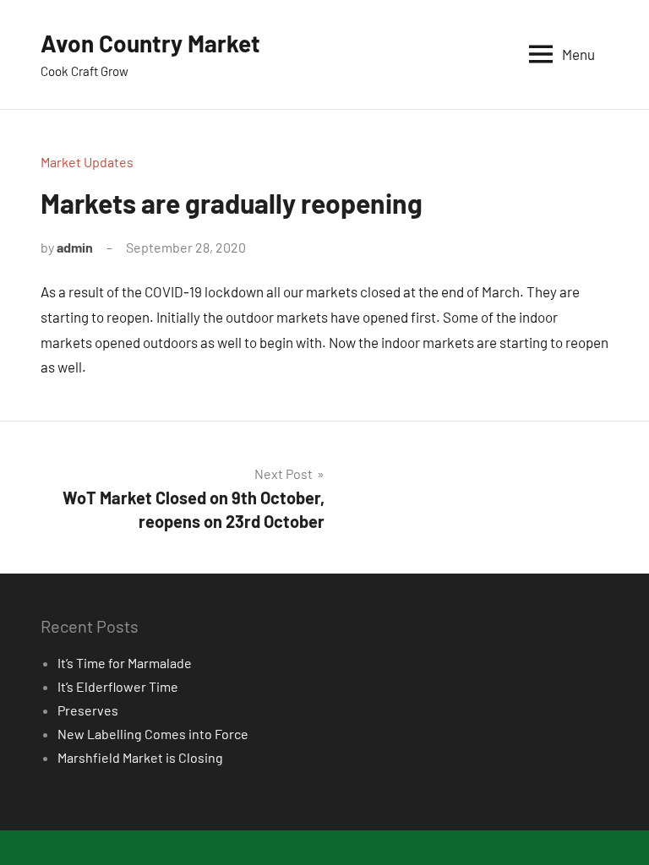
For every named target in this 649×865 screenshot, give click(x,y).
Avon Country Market (150, 43)
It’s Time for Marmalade (124, 663)
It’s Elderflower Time (117, 686)
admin (75, 247)
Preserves (87, 710)
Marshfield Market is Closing (140, 757)
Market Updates (87, 162)
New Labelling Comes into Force (152, 734)
